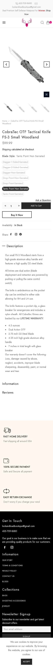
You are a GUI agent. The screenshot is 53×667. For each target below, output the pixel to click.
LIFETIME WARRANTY (31, 318)
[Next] (47, 64)
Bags (4, 595)
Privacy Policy (9, 570)
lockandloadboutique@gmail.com (26, 6)
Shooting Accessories (14, 600)
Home (4, 120)
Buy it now (17, 215)
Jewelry (6, 606)
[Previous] (6, 64)
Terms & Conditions (12, 565)
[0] (48, 23)
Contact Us (8, 576)
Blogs (5, 581)
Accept (26, 661)
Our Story (7, 560)
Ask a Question (43, 200)
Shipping (6, 149)
